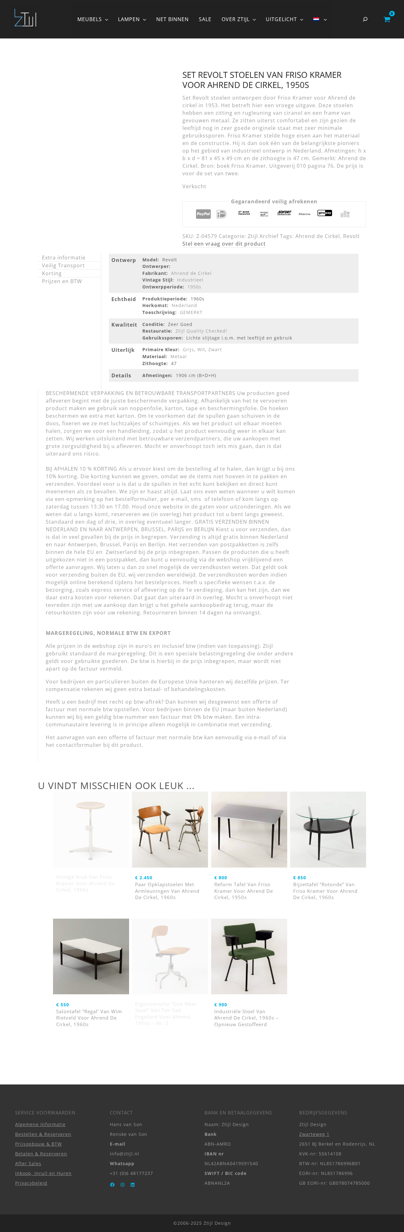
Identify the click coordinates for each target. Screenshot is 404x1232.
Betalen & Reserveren (41, 1154)
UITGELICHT (281, 19)
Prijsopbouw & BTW (38, 1144)
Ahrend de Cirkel (317, 236)
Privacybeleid (31, 1183)
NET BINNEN (172, 19)
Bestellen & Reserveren (43, 1134)
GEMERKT (191, 312)
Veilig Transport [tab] (63, 265)
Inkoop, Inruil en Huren (43, 1173)
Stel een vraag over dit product (224, 243)
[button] (105, 19)
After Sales (28, 1163)
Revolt (351, 236)
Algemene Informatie (40, 1124)
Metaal (178, 356)
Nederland (184, 305)
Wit (201, 349)
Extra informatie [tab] (64, 257)
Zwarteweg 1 (314, 1134)
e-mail (262, 737)
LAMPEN (129, 19)
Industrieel (190, 280)
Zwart (215, 349)
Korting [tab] (52, 273)
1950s (194, 287)
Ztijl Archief (263, 236)
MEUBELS (89, 19)
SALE (205, 19)
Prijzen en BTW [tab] (62, 281)
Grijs (188, 349)
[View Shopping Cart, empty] (387, 19)
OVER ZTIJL (236, 19)
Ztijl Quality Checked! (201, 331)
